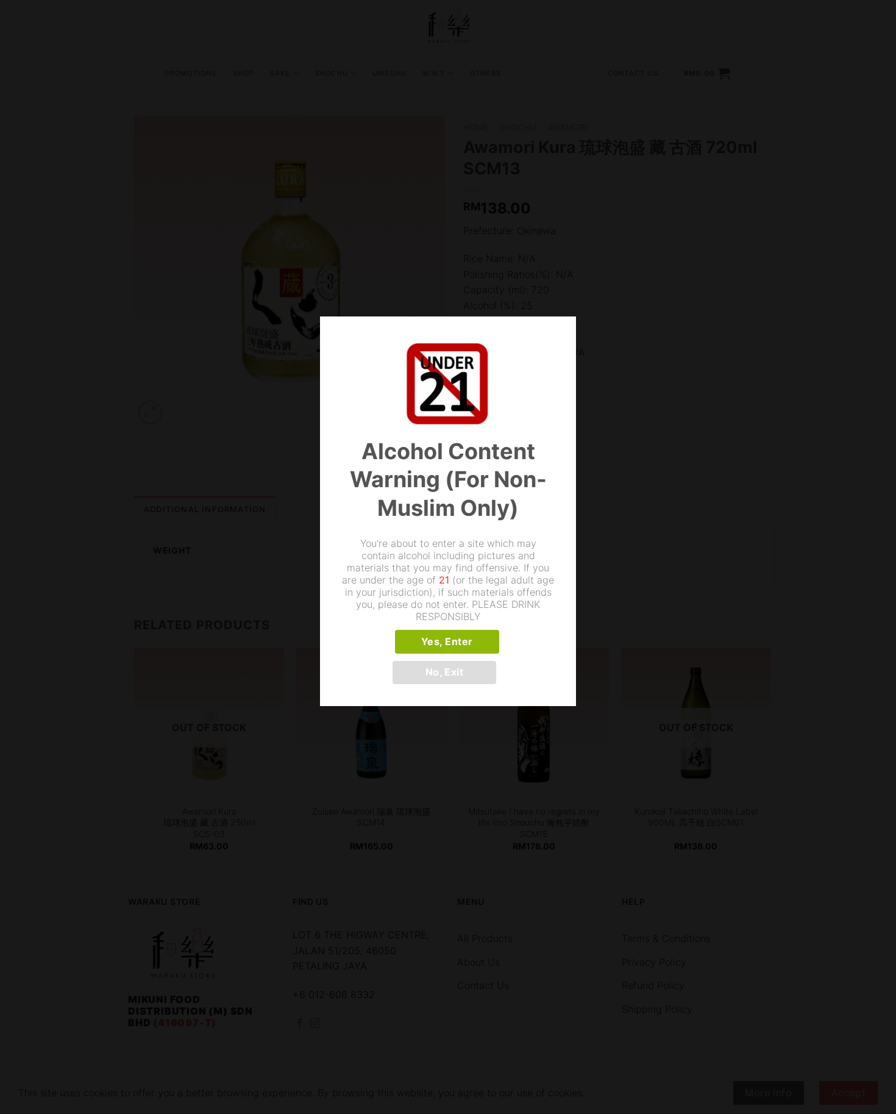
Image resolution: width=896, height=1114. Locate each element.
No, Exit (444, 672)
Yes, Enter (447, 642)
